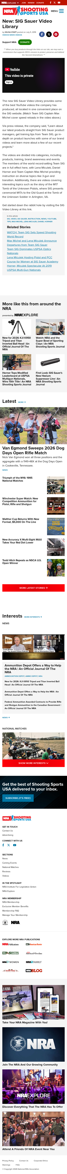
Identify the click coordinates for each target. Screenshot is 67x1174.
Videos (5, 35)
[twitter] (48, 33)
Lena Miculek (43, 168)
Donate (40, 2)
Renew (31, 2)
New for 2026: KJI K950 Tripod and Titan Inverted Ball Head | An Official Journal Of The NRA (16, 343)
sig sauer (22, 218)
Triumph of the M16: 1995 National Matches (17, 479)
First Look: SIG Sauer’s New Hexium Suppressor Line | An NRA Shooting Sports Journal (49, 378)
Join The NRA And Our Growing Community (30, 1065)
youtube (51, 218)
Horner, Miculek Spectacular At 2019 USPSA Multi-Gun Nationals (29, 268)
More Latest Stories (42, 588)
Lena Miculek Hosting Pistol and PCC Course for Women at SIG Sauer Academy (32, 259)
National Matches (14, 728)
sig (8, 218)
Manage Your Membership (15, 915)
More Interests (32, 617)
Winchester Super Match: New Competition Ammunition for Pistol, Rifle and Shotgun (20, 501)
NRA (40, 676)
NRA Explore (8, 891)
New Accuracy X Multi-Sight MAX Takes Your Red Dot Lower (22, 541)
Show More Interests (42, 763)
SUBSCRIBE (18, 798)
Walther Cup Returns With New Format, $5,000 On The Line (20, 520)
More (21, 402)
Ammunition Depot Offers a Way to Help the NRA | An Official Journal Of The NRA (33, 668)
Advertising (7, 835)
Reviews (6, 871)
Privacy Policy (8, 1160)
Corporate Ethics (41, 1160)
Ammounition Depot (14, 676)
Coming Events (9, 863)
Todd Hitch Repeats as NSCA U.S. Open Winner (21, 561)
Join (24, 2)
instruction (34, 218)
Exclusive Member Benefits (15, 906)
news (43, 218)
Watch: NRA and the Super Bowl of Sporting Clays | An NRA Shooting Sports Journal (50, 342)
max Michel (17, 221)
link (29, 209)
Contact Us (7, 830)
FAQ (17, 1164)
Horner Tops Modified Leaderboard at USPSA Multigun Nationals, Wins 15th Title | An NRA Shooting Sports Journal (16, 378)
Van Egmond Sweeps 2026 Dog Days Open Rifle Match (33, 450)
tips (9, 221)
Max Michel (41, 172)
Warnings (6, 1164)
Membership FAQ (10, 910)
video (14, 218)
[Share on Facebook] (41, 33)
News (12, 35)
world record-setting (40, 163)
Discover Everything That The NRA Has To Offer (32, 1107)
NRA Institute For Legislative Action (19, 886)
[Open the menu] (61, 10)
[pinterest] (55, 33)
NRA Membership (10, 902)
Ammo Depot (31, 676)
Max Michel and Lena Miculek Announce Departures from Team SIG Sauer (32, 243)
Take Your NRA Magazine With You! (25, 1022)
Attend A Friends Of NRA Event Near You (28, 1149)
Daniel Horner (45, 221)
